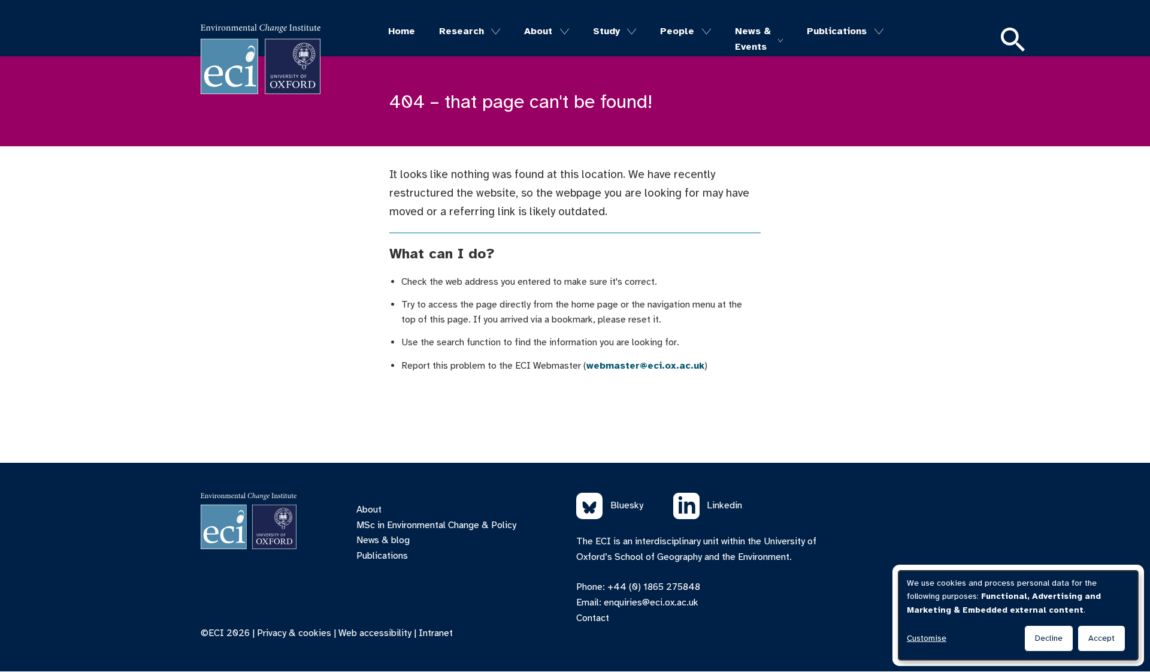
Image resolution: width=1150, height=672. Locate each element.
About (538, 31)
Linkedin (724, 505)
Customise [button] (926, 638)
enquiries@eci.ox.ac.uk (651, 602)
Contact (592, 618)
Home (401, 31)
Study (606, 31)
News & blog (383, 540)
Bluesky (626, 505)
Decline (1049, 638)
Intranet (436, 633)
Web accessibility (374, 633)
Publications (837, 31)
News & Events (753, 39)
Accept (1101, 638)
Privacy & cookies (294, 633)
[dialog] (1018, 615)
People (677, 31)
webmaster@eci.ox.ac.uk (645, 366)
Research (461, 31)
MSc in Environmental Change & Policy (436, 525)
